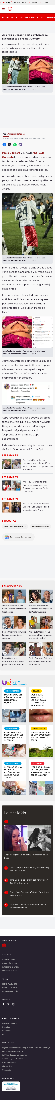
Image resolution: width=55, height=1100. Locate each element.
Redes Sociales (9, 971)
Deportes (6, 1031)
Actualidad (8, 960)
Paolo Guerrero (40, 526)
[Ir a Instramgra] (14, 1004)
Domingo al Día (10, 991)
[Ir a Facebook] (4, 1004)
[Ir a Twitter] (9, 1004)
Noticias (6, 1027)
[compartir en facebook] (4, 145)
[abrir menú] (4, 9)
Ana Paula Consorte (15, 526)
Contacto (6, 1070)
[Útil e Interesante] (27, 682)
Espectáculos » (25, 139)
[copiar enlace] (20, 145)
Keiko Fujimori (20, 2)
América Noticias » (10, 139)
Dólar (45, 2)
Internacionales (10, 967)
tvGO (4, 1034)
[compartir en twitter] (9, 145)
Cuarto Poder (9, 988)
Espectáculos (9, 963)
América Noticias (16, 134)
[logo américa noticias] (10, 9)
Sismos (34, 2)
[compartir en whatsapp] (15, 145)
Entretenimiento (9, 1023)
